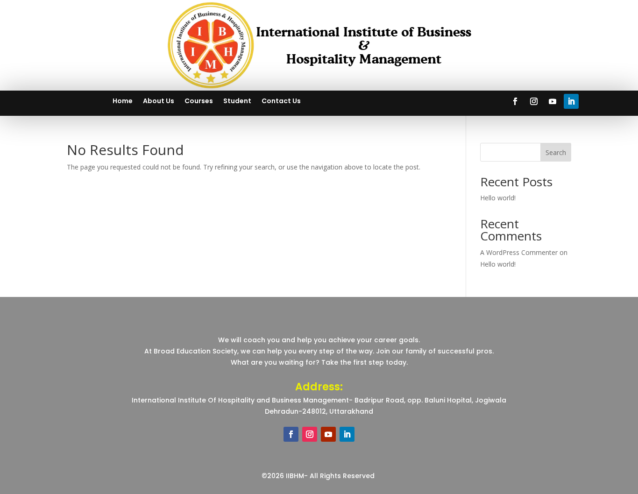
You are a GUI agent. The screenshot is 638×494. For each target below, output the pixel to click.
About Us (158, 102)
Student (237, 102)
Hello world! (498, 197)
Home (123, 102)
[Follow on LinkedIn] (571, 101)
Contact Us (281, 102)
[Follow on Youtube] (552, 101)
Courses (198, 102)
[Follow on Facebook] (515, 101)
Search (556, 152)
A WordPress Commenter (519, 252)
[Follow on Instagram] (533, 101)
